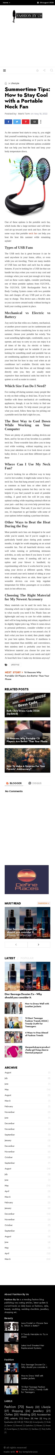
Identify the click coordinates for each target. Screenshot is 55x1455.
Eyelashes (29, 1426)
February (9, 1106)
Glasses (39, 1426)
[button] (5, 2)
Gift (18, 1422)
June (6, 1084)
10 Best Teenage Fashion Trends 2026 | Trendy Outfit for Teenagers (36, 1022)
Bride (49, 1422)
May (7, 1089)
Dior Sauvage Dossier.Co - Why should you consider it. (26, 930)
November (10, 1112)
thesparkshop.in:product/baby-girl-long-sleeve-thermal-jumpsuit (37, 1050)
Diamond (18, 1426)
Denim (9, 1426)
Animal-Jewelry (38, 1422)
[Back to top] (48, 1448)
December (10, 1123)
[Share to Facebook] (8, 121)
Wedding (25, 1414)
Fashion (10, 1407)
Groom (48, 1426)
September (10, 1134)
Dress (26, 1418)
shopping (8, 1312)
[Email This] (34, 121)
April (7, 1191)
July (6, 1078)
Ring (45, 1418)
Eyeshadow (9, 1422)
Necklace (35, 1429)
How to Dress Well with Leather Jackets (37, 1005)
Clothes (8, 1414)
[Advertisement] (27, 47)
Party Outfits (46, 1429)
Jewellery (44, 1309)
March (8, 1100)
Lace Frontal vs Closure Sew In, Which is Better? (34, 1324)
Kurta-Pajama (12, 1429)
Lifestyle (15, 83)
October (9, 1157)
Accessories (44, 1414)
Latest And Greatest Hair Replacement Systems (32, 1347)
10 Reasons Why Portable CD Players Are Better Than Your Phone (27, 676)
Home (5, 2)
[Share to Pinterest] (25, 121)
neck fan (33, 233)
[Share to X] (17, 121)
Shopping (17, 1411)
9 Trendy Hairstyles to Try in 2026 (34, 1335)
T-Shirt (26, 1422)
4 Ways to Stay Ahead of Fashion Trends (36, 1034)
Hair (36, 1418)
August (8, 1072)
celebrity (14, 1418)
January (8, 1140)
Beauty (29, 1407)
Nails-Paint (24, 1429)
